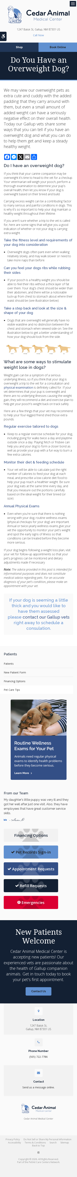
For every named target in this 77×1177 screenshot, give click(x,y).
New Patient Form (15, 672)
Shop (19, 47)
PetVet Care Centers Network (44, 1162)
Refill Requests (33, 885)
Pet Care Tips (12, 690)
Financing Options (14, 681)
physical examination (18, 387)
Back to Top (38, 1145)
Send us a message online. (38, 1087)
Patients (9, 663)
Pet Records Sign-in (33, 852)
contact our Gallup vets (46, 617)
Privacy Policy (13, 1139)
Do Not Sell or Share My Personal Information (47, 1139)
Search (53, 1142)
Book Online (58, 47)
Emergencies (32, 902)
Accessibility (14, 1142)
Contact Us (38, 991)
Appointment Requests (33, 868)
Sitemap (64, 1142)
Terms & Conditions (35, 1142)
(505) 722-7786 (38, 35)
